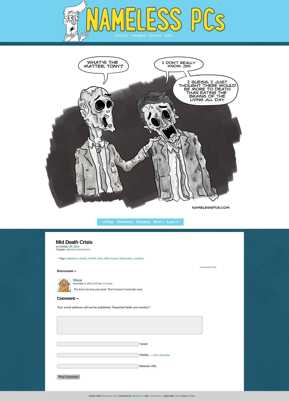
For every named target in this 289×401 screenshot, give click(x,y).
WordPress (138, 396)
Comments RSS (208, 267)
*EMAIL (154, 355)
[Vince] (64, 291)
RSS (177, 396)
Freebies (138, 35)
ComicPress (155, 396)
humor (83, 258)
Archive (155, 35)
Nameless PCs (109, 396)
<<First (107, 222)
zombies (139, 258)
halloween (72, 258)
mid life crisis (95, 258)
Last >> (173, 222)
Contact (121, 35)
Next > (158, 222)
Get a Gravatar (161, 355)
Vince (77, 280)
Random (143, 222)
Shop (169, 35)
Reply (110, 283)
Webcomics (126, 258)
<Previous (125, 222)
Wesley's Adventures (78, 249)
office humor (111, 258)
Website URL (148, 366)
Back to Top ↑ (189, 396)
